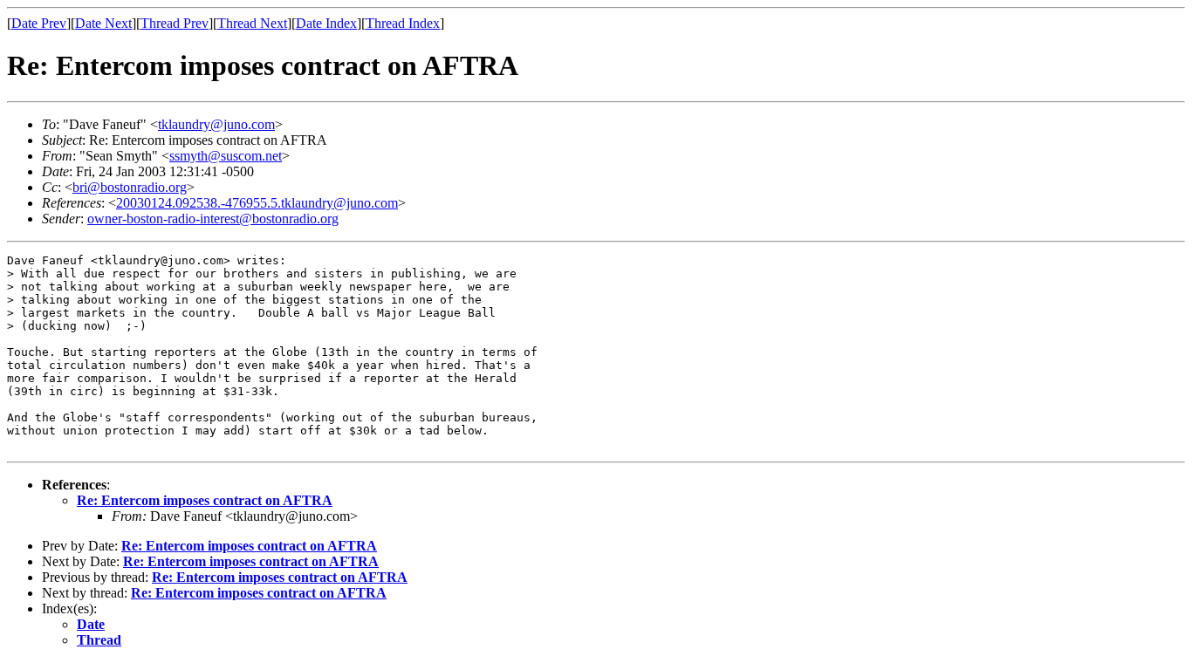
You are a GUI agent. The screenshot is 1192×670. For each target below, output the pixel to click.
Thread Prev (174, 23)
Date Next (103, 23)
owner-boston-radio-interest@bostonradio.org (213, 218)
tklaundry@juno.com (216, 124)
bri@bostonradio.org (129, 187)
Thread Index (403, 23)
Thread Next (252, 23)
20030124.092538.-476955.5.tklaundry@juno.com (257, 202)
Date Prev (38, 23)
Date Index (326, 23)
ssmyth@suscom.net (225, 155)
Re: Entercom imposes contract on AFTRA (204, 500)
